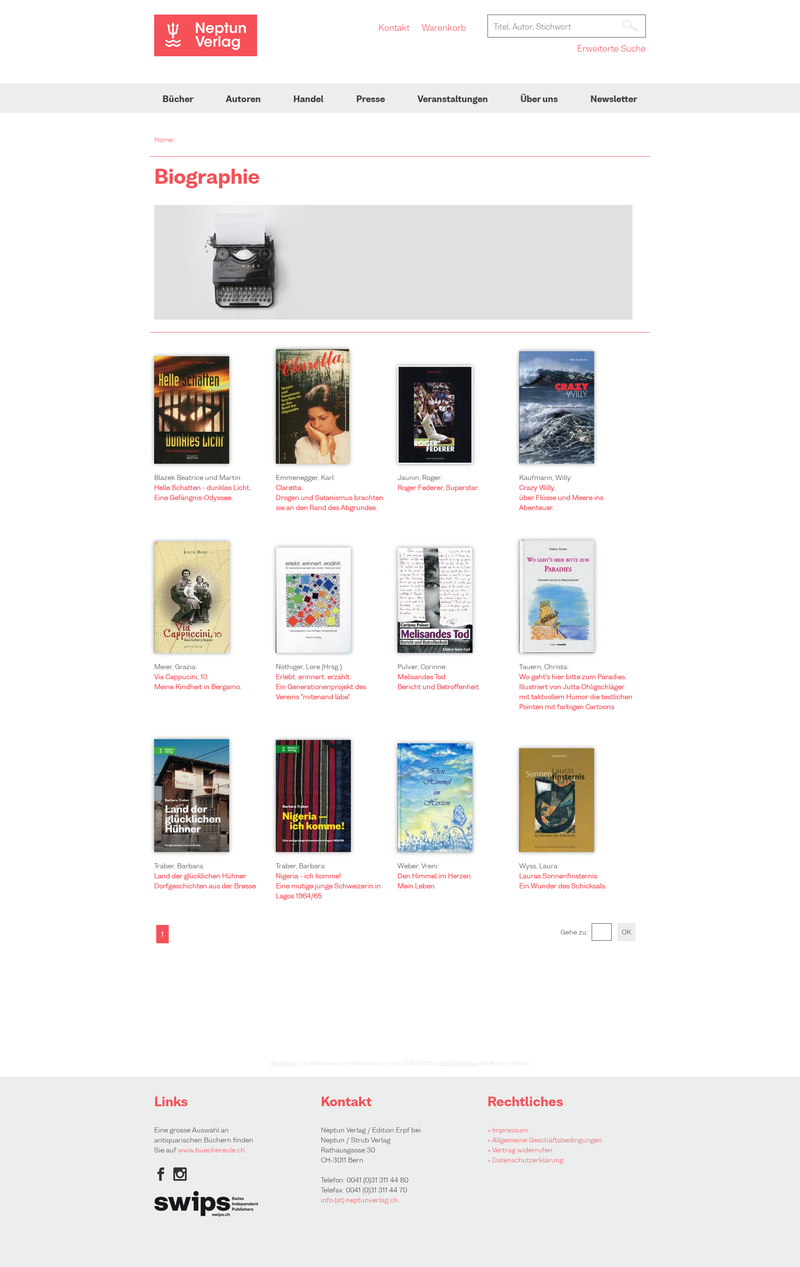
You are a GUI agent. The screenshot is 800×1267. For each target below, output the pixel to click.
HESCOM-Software (459, 1063)
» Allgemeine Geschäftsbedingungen (545, 1140)
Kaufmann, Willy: (545, 477)
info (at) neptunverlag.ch (359, 1200)
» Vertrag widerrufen (520, 1150)
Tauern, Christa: (544, 666)
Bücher (177, 99)
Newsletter (613, 99)
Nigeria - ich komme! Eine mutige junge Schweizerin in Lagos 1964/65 (328, 886)
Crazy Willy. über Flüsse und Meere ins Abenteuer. (561, 497)
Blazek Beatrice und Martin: (198, 477)
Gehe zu (573, 932)
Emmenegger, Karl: (305, 477)
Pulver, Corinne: (422, 666)
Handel (308, 99)
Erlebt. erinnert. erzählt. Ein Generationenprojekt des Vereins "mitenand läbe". (321, 686)
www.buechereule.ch (211, 1150)
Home (163, 139)
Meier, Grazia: (175, 666)
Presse (370, 99)
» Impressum (508, 1130)
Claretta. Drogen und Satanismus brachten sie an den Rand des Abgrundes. (329, 497)
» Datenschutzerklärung (525, 1160)
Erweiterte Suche (611, 49)
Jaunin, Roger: (420, 477)
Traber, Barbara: (179, 866)
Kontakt (394, 28)
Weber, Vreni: (418, 866)
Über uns (539, 99)
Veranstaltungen (453, 99)
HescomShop (283, 1063)
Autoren (243, 99)
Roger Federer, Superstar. (438, 487)
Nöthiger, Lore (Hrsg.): (309, 666)
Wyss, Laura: (539, 866)
